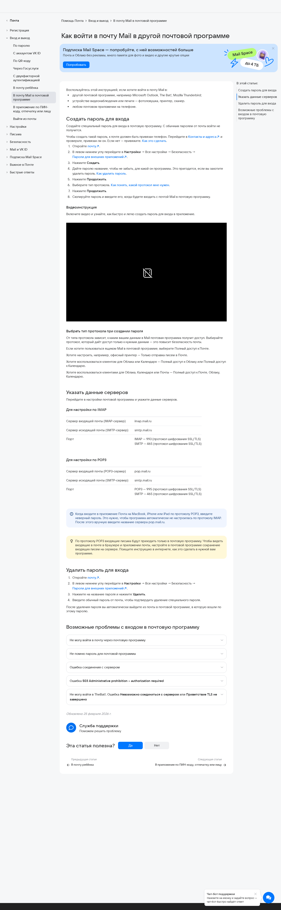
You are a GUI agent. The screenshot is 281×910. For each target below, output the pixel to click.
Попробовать (76, 65)
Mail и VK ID (18, 149)
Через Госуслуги (25, 68)
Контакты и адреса (202, 137)
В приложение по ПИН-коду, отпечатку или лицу (32, 109)
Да (130, 745)
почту (92, 146)
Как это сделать (154, 141)
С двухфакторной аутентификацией (26, 78)
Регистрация (19, 30)
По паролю (21, 46)
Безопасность (20, 142)
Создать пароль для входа (257, 90)
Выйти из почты (24, 119)
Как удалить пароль (111, 173)
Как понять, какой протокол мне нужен (140, 185)
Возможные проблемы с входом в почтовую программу (256, 114)
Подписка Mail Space (26, 157)
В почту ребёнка (25, 88)
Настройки (18, 127)
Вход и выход (20, 38)
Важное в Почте (22, 165)
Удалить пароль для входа (257, 103)
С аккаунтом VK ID (27, 53)
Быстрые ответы (22, 172)
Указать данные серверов (257, 97)
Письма (15, 134)
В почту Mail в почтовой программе (31, 97)
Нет (157, 745)
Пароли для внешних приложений (98, 157)
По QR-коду (21, 61)
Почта (14, 20)
